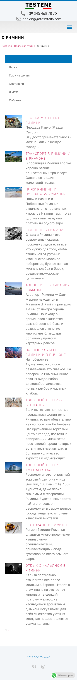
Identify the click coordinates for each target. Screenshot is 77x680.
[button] (69, 27)
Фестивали (16, 83)
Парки (13, 67)
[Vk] (34, 667)
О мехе (13, 92)
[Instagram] (43, 667)
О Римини (15, 59)
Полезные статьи (24, 46)
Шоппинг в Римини (45, 230)
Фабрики (15, 100)
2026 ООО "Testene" (38, 657)
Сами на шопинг (20, 75)
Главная (7, 46)
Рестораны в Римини (46, 525)
